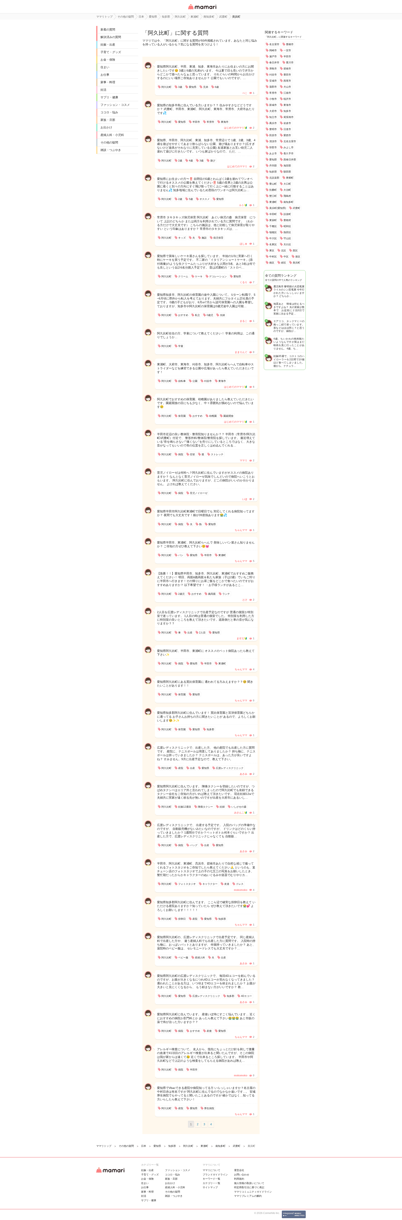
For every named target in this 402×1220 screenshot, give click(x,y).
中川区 (273, 238)
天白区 (287, 244)
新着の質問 (107, 29)
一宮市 (287, 50)
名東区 (273, 244)
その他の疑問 (109, 142)
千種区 (273, 226)
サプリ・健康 (109, 97)
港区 (297, 256)
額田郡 (287, 171)
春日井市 (274, 62)
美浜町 (296, 262)
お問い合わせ (241, 1174)
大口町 (287, 183)
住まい (104, 67)
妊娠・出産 (107, 44)
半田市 (287, 56)
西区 (295, 250)
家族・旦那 (107, 119)
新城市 (273, 105)
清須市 (273, 141)
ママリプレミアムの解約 (248, 1195)
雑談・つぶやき (110, 150)
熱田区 (287, 232)
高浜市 (273, 123)
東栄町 (273, 220)
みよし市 (288, 147)
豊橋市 (290, 44)
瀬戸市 (273, 56)
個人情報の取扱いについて (249, 1183)
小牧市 (273, 98)
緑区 (283, 262)
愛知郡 (273, 159)
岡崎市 (273, 50)
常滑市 (273, 92)
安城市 (273, 80)
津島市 (273, 68)
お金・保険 (107, 59)
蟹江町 (273, 195)
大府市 (273, 111)
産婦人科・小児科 (112, 135)
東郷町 (290, 177)
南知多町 (288, 202)
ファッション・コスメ (115, 104)
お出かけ (106, 127)
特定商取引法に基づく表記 (249, 1187)
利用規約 (239, 1178)
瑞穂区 (273, 232)
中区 (286, 256)
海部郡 (287, 165)
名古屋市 (274, 44)
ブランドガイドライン (215, 1174)
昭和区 (287, 226)
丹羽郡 (273, 165)
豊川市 (290, 62)
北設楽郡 (274, 177)
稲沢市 (287, 98)
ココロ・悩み (109, 112)
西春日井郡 (289, 159)
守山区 (287, 238)
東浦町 (273, 202)
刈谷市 (273, 74)
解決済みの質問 (110, 37)
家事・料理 (107, 82)
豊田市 (287, 74)
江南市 (287, 92)
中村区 (273, 256)
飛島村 (287, 195)
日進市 (287, 129)
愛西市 (287, 135)
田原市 (273, 135)
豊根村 (287, 220)
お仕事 (104, 74)
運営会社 (239, 1170)
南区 (271, 262)
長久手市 (288, 153)
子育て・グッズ (110, 52)
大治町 (287, 189)
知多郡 (273, 171)
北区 (283, 250)
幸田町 (273, 214)
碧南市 (287, 68)
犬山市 (287, 86)
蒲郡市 (273, 86)
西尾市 (287, 80)
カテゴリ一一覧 (211, 1183)
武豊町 (296, 208)
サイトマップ (210, 1187)
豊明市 (273, 129)
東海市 (287, 105)
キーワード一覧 (211, 1178)
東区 (271, 250)
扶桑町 (273, 189)
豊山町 (273, 183)
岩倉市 (287, 123)
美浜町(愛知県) (277, 208)
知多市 (287, 111)
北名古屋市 (289, 141)
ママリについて (211, 1170)
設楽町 (287, 214)
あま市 (273, 153)
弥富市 (273, 147)
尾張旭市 (288, 117)
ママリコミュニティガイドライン (253, 1191)
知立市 (273, 117)
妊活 (103, 89)
